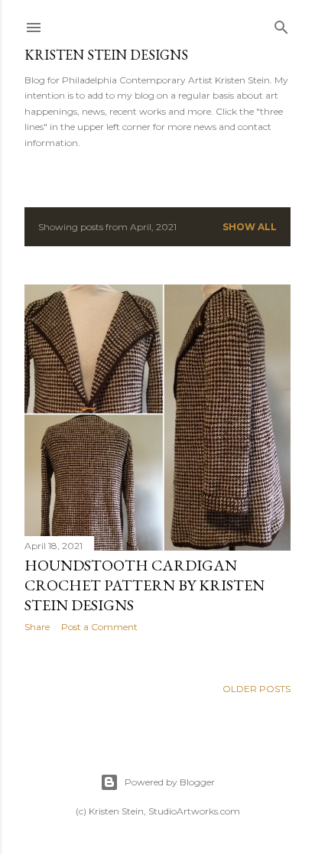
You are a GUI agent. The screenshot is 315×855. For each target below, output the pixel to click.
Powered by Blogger (170, 782)
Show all (249, 226)
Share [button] (37, 626)
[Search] (281, 24)
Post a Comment (99, 626)
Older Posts (256, 688)
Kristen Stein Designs (106, 54)
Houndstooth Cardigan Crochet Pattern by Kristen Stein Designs (144, 585)
